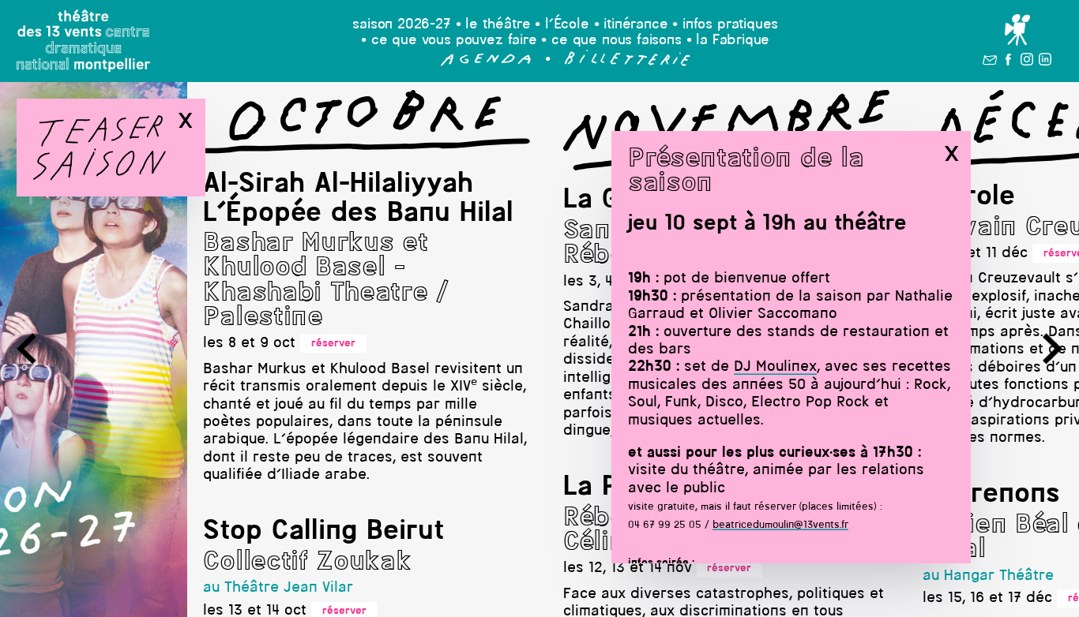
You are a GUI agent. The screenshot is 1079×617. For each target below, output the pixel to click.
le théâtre (497, 25)
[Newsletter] (990, 62)
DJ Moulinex (775, 367)
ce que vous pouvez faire (454, 40)
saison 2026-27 (401, 25)
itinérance (635, 25)
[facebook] (1008, 62)
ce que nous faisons (616, 40)
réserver (333, 343)
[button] (486, 62)
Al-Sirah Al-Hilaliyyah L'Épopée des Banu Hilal (358, 198)
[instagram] (1027, 62)
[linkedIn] (1045, 62)
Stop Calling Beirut (323, 532)
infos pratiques (730, 25)
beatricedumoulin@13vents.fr (780, 525)
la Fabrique (732, 40)
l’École (567, 25)
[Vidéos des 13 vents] (1017, 30)
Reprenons (991, 495)
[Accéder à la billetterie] (627, 62)
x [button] (951, 154)
